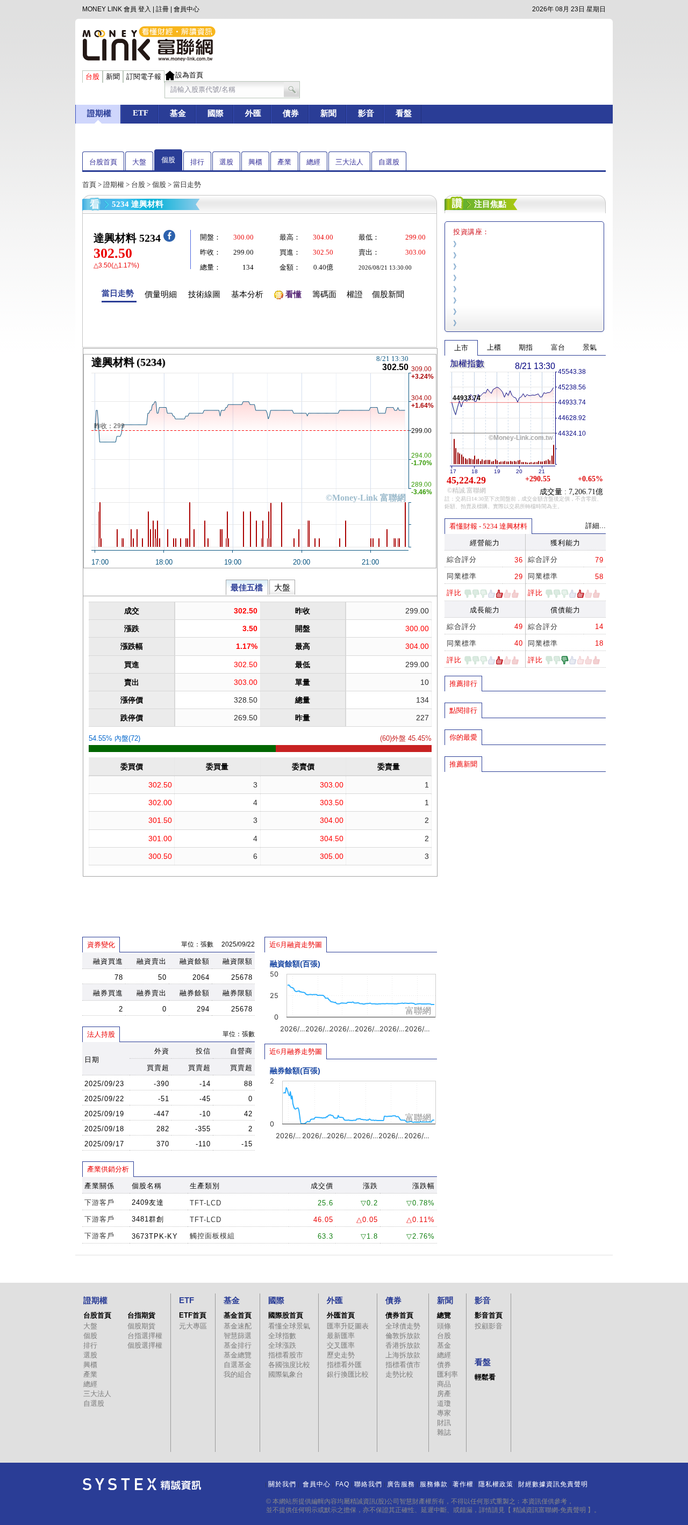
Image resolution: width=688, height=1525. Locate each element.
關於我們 (282, 1484)
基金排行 (238, 1345)
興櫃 (255, 162)
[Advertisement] (525, 850)
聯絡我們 (368, 1484)
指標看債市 (402, 1365)
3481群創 (148, 1219)
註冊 (162, 9)
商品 (444, 1384)
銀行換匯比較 (348, 1374)
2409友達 (148, 1202)
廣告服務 (401, 1484)
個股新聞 (388, 294)
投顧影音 (489, 1326)
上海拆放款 (402, 1355)
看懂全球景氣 (289, 1326)
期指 (526, 347)
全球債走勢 (402, 1326)
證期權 (113, 184)
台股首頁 (103, 162)
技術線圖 (204, 294)
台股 (138, 184)
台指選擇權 (144, 1336)
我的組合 (238, 1374)
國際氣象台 (285, 1374)
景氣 (590, 347)
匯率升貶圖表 (348, 1326)
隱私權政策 (495, 1484)
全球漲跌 (282, 1345)
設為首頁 (189, 75)
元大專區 (193, 1326)
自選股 (388, 162)
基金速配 (238, 1326)
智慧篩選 (238, 1336)
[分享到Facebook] (169, 239)
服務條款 (434, 1484)
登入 (144, 9)
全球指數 (282, 1336)
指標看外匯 (344, 1365)
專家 (444, 1413)
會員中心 (186, 9)
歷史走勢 (341, 1355)
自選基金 (238, 1365)
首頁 (89, 184)
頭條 (444, 1326)
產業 (284, 162)
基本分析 (247, 294)
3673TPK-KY (155, 1236)
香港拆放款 (402, 1345)
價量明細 (161, 294)
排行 (197, 162)
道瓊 (444, 1403)
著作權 (463, 1484)
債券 (444, 1365)
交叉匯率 (341, 1345)
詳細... (595, 526)
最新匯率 (341, 1336)
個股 (168, 160)
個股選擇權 (144, 1345)
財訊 (444, 1423)
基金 (444, 1345)
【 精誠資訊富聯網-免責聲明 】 (549, 1510)
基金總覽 (238, 1355)
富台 (558, 347)
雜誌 (444, 1432)
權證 (355, 294)
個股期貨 (141, 1326)
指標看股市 (285, 1355)
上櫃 (494, 347)
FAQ (342, 1484)
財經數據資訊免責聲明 (553, 1484)
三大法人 (349, 162)
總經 (313, 162)
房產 (444, 1394)
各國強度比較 (289, 1365)
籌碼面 (324, 294)
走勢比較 (399, 1374)
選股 (226, 162)
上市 (461, 348)
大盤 (139, 162)
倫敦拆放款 (402, 1336)
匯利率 (447, 1374)
